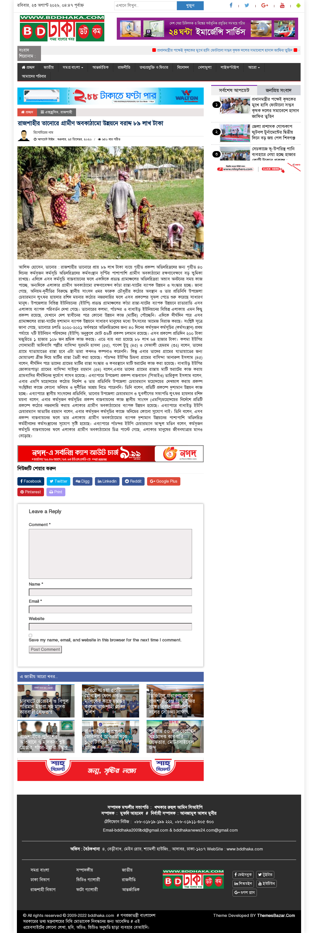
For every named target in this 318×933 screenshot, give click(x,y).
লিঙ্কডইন (245, 883)
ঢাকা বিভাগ (40, 879)
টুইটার (267, 874)
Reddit (135, 481)
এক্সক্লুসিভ (51, 112)
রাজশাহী (66, 112)
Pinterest (32, 492)
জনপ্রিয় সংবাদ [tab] (279, 90)
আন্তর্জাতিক (100, 67)
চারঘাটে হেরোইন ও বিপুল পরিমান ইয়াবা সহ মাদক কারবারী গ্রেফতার (44, 706)
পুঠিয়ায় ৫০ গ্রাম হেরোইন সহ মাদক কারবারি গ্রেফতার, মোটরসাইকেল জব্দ (172, 739)
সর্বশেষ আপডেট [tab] (234, 90)
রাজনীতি (124, 67)
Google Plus (166, 481)
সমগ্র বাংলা (72, 67)
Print (57, 492)
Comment (40, 524)
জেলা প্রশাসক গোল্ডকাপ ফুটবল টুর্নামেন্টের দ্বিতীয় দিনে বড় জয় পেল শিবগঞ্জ (273, 132)
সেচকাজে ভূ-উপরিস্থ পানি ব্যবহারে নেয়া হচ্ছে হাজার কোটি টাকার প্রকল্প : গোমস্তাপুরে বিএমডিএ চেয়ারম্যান (254, 160)
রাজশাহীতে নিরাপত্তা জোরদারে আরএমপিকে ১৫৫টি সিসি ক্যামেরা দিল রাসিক (108, 739)
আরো (252, 67)
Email (35, 601)
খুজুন (190, 5)
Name (36, 584)
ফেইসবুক (244, 874)
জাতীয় (49, 67)
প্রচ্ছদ (30, 67)
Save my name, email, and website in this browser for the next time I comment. (105, 640)
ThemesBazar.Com (276, 915)
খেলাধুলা (204, 67)
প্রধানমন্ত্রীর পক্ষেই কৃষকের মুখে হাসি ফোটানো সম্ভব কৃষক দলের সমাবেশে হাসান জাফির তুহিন (212, 50)
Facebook (32, 481)
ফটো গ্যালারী (87, 889)
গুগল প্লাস (247, 892)
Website (36, 618)
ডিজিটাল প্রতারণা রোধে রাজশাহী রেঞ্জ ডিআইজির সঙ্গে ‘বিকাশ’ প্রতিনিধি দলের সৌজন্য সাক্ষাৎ (172, 704)
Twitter (60, 481)
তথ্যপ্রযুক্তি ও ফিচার (154, 67)
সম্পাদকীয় (84, 870)
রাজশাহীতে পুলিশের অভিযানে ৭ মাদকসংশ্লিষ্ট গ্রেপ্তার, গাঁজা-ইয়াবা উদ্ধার (44, 742)
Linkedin (109, 481)
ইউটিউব (268, 883)
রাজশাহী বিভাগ (43, 889)
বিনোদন (183, 67)
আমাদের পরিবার (34, 76)
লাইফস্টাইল (230, 67)
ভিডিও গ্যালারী (88, 879)
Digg (84, 481)
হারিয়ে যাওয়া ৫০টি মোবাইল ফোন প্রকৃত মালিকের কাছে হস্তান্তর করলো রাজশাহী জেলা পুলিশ (104, 701)
